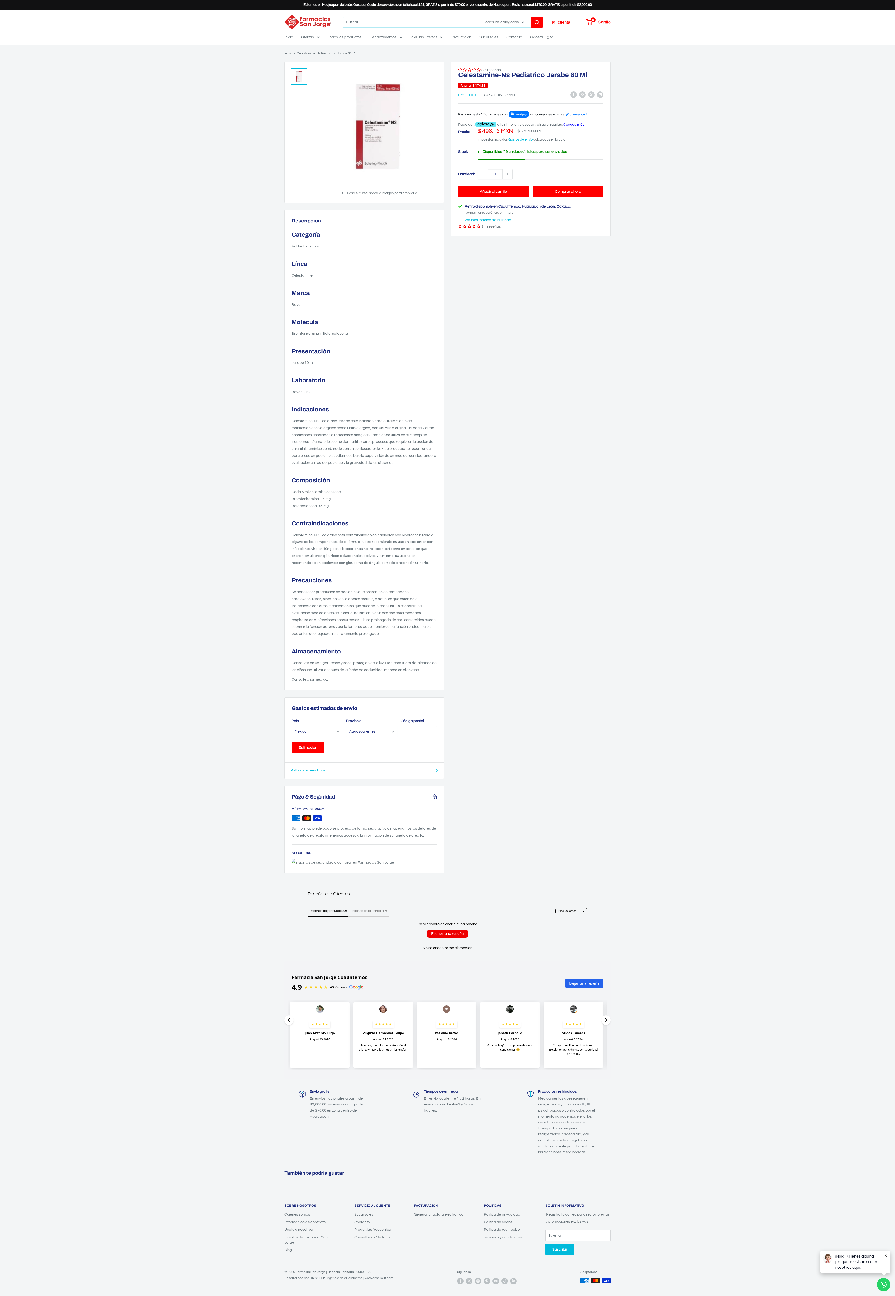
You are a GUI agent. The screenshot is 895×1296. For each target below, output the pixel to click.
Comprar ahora (568, 191)
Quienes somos (297, 1214)
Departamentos (383, 37)
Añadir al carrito (493, 191)
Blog (288, 1250)
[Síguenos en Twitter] (469, 1281)
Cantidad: (466, 174)
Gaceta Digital (542, 37)
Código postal (412, 721)
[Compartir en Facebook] (573, 94)
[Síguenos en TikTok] (504, 1281)
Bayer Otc (467, 95)
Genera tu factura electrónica (439, 1214)
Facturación (461, 37)
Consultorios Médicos (372, 1237)
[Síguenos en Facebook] (460, 1281)
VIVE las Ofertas (423, 37)
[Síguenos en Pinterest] (487, 1281)
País (295, 721)
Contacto (514, 37)
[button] (469, 226)
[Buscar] (537, 22)
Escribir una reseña (447, 933)
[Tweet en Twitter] (591, 94)
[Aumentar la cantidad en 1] (507, 174)
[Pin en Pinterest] (582, 94)
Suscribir (559, 1249)
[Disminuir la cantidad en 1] (483, 174)
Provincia (354, 721)
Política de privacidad (502, 1214)
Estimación (308, 747)
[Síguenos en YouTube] (495, 1281)
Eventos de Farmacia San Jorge (306, 1239)
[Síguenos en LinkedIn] (513, 1281)
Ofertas (308, 37)
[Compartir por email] (600, 94)
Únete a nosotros (298, 1229)
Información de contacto (305, 1222)
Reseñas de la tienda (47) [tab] (368, 911)
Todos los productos (344, 37)
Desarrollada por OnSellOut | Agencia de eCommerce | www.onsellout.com (338, 1278)
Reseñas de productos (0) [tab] (328, 911)
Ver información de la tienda (488, 220)
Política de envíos (498, 1222)
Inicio (288, 37)
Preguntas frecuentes (372, 1229)
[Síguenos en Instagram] (478, 1281)
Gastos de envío (520, 139)
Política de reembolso (308, 770)
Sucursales (488, 37)
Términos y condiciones (503, 1237)
